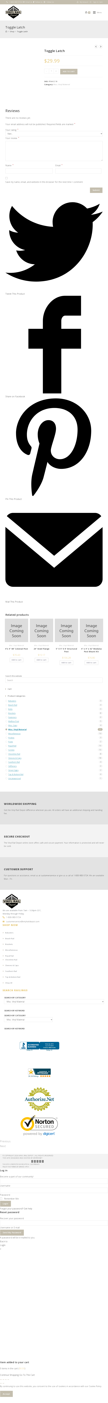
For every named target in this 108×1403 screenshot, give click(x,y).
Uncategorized (14, 778)
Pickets (11, 737)
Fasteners (12, 717)
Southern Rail (14, 762)
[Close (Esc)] (1, 1379)
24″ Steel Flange (41, 649)
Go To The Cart (27, 1374)
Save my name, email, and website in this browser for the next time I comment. (44, 182)
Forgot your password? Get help (16, 1208)
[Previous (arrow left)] (1, 1383)
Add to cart (69, 71)
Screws (11, 750)
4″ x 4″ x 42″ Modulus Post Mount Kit (91, 650)
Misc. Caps (12, 725)
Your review (12, 138)
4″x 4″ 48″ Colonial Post (16, 649)
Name (9, 165)
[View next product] (101, 46)
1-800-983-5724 (15, 2)
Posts (10, 741)
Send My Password (12, 1232)
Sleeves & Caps (14, 758)
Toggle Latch (22, 31)
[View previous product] (96, 46)
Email (59, 165)
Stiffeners (12, 766)
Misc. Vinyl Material (61, 84)
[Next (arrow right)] (3, 1383)
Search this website (13, 676)
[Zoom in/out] (8, 1379)
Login (5, 1203)
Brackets (12, 713)
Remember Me (11, 1198)
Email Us (29, 2)
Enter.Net (37, 1158)
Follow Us (38, 2)
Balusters (12, 701)
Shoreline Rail (14, 754)
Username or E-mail (10, 1227)
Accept (6, 1394)
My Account (84, 2)
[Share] (3, 1379)
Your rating (11, 130)
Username (5, 1185)
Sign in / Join (98, 2)
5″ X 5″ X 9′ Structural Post (66, 650)
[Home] (6, 31)
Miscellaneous (14, 733)
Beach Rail (12, 705)
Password (5, 1194)
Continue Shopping (9, 1374)
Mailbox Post (13, 721)
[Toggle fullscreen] (6, 1379)
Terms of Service (17, 1167)
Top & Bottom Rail (15, 774)
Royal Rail (12, 746)
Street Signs (13, 770)
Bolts (10, 709)
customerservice (48, 875)
